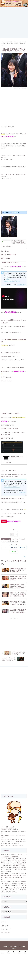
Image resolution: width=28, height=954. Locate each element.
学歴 (3, 541)
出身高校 (22, 539)
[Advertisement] (14, 22)
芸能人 (9, 539)
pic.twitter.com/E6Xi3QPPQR (12, 281)
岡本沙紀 (8, 541)
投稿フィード (4, 925)
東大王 (4, 539)
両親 (17, 539)
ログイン (3, 922)
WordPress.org (5, 932)
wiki (13, 539)
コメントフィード (6, 929)
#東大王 (8, 279)
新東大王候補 (15, 541)
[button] (25, 487)
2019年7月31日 (21, 284)
